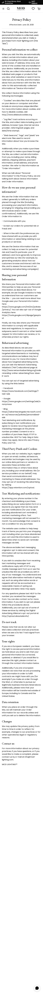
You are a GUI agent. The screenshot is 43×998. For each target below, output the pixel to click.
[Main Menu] (3, 8)
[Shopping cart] (39, 9)
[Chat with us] (37, 988)
